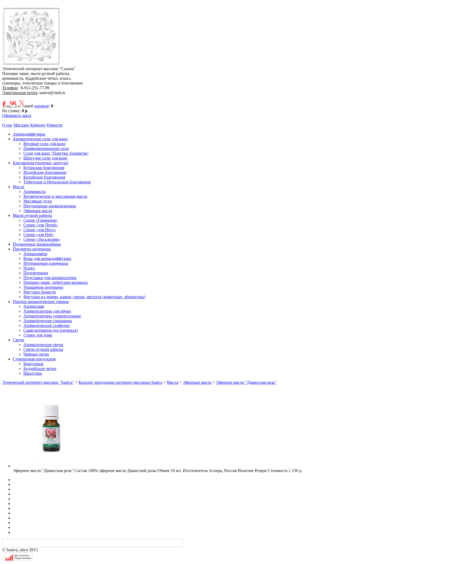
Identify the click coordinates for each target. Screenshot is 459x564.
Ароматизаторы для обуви (47, 311)
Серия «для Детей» (40, 225)
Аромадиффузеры (29, 134)
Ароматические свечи (43, 344)
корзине (42, 106)
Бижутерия (33, 363)
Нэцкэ (29, 268)
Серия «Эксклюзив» (41, 239)
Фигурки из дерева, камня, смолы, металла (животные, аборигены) (84, 296)
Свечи (18, 340)
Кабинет (38, 125)
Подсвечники (35, 273)
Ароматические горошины (47, 320)
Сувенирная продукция (34, 359)
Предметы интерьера (32, 249)
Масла (18, 186)
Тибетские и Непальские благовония (57, 182)
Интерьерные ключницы (45, 263)
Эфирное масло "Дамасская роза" (246, 382)
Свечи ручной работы (43, 349)
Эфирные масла (37, 210)
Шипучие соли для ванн (45, 158)
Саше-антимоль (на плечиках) (50, 330)
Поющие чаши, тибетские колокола (55, 282)
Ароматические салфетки (46, 325)
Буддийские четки (39, 368)
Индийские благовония (44, 172)
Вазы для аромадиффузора (47, 258)
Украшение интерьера (43, 287)
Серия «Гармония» (40, 220)
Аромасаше (33, 306)
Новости (54, 125)
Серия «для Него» (39, 230)
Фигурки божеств (39, 292)
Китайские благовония (44, 177)
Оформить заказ (16, 115)
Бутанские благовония (43, 167)
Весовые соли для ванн (44, 143)
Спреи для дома (37, 335)
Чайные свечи (36, 354)
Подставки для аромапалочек (49, 277)
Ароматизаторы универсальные (52, 316)
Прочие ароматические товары (41, 301)
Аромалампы (35, 253)
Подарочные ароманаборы (37, 244)
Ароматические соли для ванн (40, 139)
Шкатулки (32, 373)
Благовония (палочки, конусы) (40, 163)
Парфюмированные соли (46, 148)
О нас (7, 125)
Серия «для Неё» (38, 234)
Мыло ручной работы (32, 215)
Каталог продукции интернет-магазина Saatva (120, 382)
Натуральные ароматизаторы (49, 206)
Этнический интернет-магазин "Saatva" (38, 382)
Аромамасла (34, 191)
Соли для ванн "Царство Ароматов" (56, 153)
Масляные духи (37, 201)
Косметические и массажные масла (55, 196)
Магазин (21, 125)
